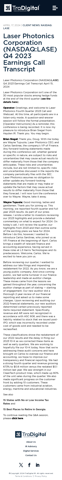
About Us (31, 442)
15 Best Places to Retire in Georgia (24, 409)
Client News (31, 25)
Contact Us (31, 455)
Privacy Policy (41, 476)
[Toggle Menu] (55, 7)
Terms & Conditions (23, 476)
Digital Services (31, 451)
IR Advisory (31, 447)
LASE (54, 80)
